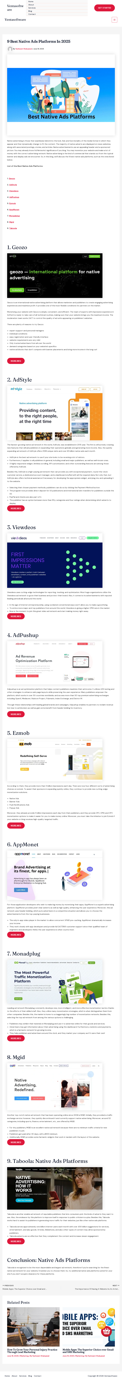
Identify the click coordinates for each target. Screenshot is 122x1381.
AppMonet (14, 209)
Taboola (13, 228)
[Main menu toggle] (114, 19)
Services (32, 8)
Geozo (12, 178)
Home (30, 1)
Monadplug (14, 216)
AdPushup (14, 197)
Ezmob (12, 203)
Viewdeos (13, 191)
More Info (16, 361)
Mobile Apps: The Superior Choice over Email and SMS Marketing (88, 1350)
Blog (30, 11)
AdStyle (13, 184)
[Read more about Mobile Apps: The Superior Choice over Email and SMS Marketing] (89, 1326)
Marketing (24, 1356)
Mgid (11, 222)
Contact (32, 14)
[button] (104, 7)
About (31, 4)
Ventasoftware (15, 8)
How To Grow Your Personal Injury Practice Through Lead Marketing (32, 1350)
